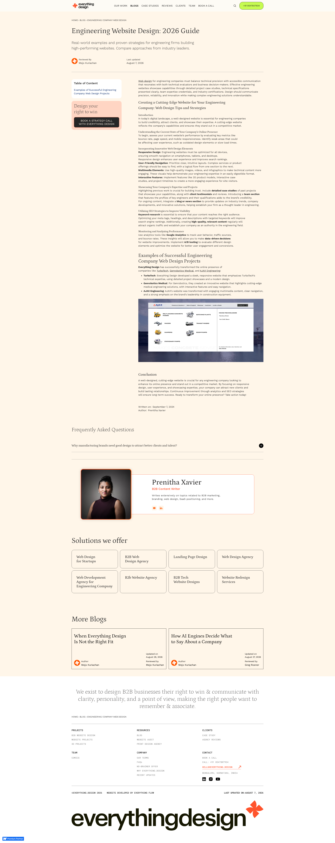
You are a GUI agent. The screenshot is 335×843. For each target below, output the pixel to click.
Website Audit (145, 739)
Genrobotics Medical (182, 270)
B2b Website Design (83, 735)
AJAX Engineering (210, 270)
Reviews (167, 5)
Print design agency (149, 744)
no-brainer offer (147, 766)
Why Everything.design (150, 770)
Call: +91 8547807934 (215, 762)
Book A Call (206, 5)
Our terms (143, 757)
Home (75, 20)
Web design (145, 81)
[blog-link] (119, 649)
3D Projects (79, 744)
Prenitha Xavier (157, 410)
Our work (120, 5)
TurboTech (162, 270)
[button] (168, 445)
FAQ (139, 762)
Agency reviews (211, 739)
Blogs (134, 5)
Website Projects (82, 739)
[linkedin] (161, 508)
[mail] (154, 508)
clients (181, 5)
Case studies (150, 5)
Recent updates (146, 775)
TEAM (192, 5)
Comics (75, 757)
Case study (208, 735)
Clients (207, 730)
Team (74, 752)
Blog (82, 20)
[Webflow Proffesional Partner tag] (13, 839)
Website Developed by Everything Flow (130, 792)
